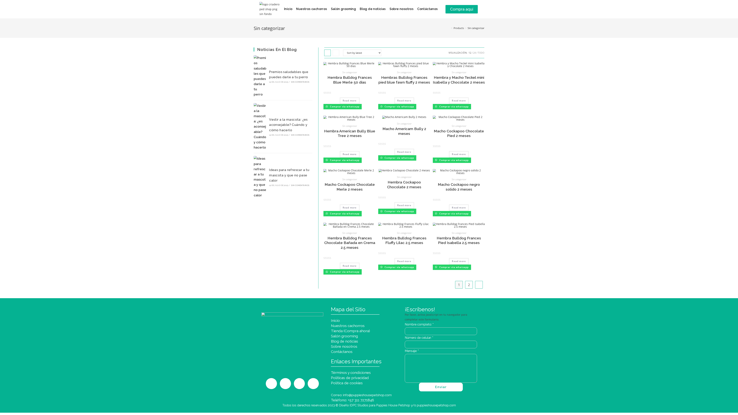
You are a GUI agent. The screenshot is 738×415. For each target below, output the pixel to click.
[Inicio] (449, 28)
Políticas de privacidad (350, 378)
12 (470, 52)
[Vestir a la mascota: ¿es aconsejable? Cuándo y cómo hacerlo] (260, 126)
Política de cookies (347, 383)
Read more (350, 100)
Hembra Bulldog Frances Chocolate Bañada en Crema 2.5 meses (349, 243)
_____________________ (355, 312)
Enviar (441, 387)
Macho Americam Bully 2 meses (404, 131)
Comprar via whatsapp (344, 106)
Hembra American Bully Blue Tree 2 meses (349, 133)
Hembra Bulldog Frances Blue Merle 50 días (349, 79)
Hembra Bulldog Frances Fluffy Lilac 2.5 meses (404, 240)
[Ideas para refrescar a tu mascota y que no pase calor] (260, 177)
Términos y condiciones (351, 372)
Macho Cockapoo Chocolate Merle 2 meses (350, 186)
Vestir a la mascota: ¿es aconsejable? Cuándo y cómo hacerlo (288, 125)
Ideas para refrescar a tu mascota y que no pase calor (289, 175)
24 (474, 52)
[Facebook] (299, 383)
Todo (481, 52)
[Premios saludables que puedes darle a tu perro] (260, 76)
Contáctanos (427, 9)
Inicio (288, 9)
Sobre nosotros (402, 9)
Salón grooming (343, 9)
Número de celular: (419, 337)
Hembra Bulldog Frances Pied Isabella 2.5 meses (459, 240)
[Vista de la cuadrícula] (327, 53)
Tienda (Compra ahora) (350, 331)
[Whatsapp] (285, 383)
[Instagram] (271, 383)
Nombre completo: (419, 324)
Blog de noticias (373, 9)
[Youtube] (313, 383)
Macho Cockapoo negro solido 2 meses (459, 186)
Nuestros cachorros (311, 9)
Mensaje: (412, 351)
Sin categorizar (476, 28)
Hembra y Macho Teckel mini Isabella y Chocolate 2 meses (459, 79)
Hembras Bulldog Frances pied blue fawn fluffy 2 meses (404, 79)
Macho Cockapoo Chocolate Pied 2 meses (459, 133)
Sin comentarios (300, 82)
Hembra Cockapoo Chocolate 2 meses (404, 184)
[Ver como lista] (336, 53)
